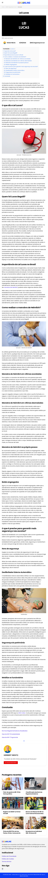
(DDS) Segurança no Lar (37, 43)
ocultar (12, 49)
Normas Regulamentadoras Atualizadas (14, 731)
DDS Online (21, 713)
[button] (2, 2)
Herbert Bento (11, 43)
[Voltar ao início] (24, 2)
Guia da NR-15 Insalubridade (11, 734)
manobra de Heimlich (11, 287)
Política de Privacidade (9, 856)
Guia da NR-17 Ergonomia (10, 737)
